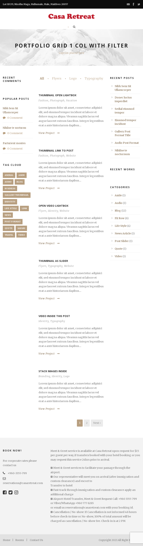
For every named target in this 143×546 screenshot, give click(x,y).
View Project (47, 133)
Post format (13, 221)
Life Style (11, 208)
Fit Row (119, 218)
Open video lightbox (53, 205)
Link (24, 208)
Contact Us (36, 540)
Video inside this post (54, 316)
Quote (8, 228)
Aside (21, 175)
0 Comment (15, 117)
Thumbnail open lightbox (57, 95)
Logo (73, 78)
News (8, 215)
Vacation (71, 100)
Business (10, 188)
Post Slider (122, 241)
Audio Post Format (127, 142)
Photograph (57, 100)
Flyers (56, 78)
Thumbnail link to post (56, 150)
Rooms (19, 540)
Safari (21, 228)
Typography (94, 78)
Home (6, 540)
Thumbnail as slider (53, 261)
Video (21, 235)
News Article (123, 233)
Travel (9, 235)
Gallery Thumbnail (17, 195)
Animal (9, 175)
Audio (8, 182)
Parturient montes (14, 143)
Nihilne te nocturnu (14, 127)
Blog (20, 182)
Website (71, 155)
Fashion (43, 100)
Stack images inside (53, 371)
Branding (44, 376)
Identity (53, 210)
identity (10, 201)
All (42, 78)
